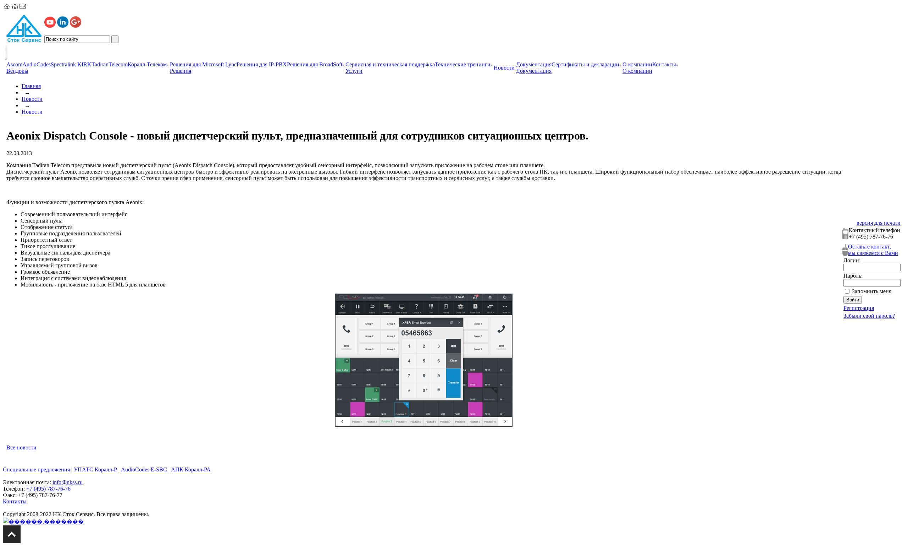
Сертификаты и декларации (585, 64)
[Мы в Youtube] (50, 26)
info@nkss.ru (67, 482)
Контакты (664, 64)
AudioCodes (36, 64)
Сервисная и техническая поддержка (390, 64)
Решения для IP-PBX (262, 64)
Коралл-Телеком (147, 64)
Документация (534, 64)
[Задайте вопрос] (23, 7)
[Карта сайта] (15, 7)
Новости (32, 99)
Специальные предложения (36, 469)
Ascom (14, 64)
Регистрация (858, 308)
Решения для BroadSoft (314, 64)
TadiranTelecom (110, 64)
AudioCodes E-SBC (144, 469)
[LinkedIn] (62, 26)
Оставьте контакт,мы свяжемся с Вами (873, 250)
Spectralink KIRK (71, 64)
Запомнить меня (871, 291)
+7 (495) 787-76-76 (48, 489)
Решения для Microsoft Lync (203, 64)
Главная (31, 86)
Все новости (21, 447)
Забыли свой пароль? (869, 316)
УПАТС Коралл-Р (95, 469)
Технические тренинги (463, 64)
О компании (637, 64)
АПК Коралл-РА (191, 469)
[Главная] (7, 7)
